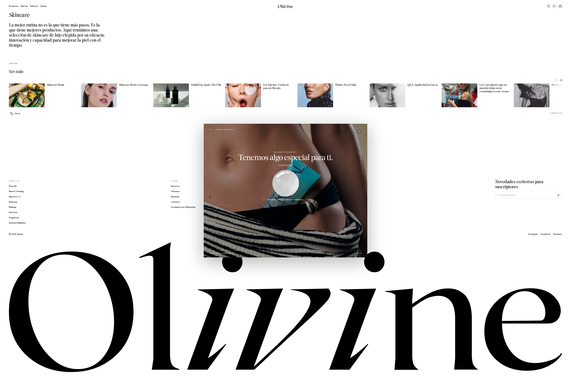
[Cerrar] (359, 131)
